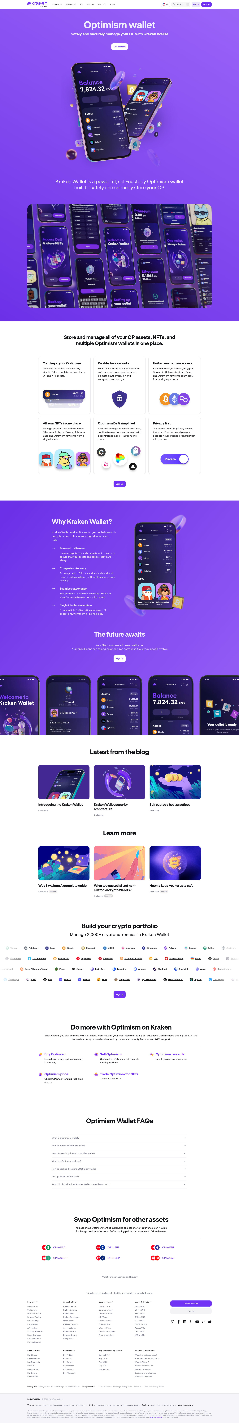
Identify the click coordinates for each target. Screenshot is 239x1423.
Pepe (103, 969)
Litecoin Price (105, 1328)
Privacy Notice (44, 1387)
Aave (24, 969)
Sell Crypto (32, 1310)
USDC (147, 948)
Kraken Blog (68, 1313)
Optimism (163, 375)
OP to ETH (168, 1247)
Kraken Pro (47, 1405)
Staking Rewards (35, 1331)
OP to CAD (168, 1258)
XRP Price (103, 1317)
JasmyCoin (108, 958)
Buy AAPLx (103, 1362)
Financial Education (144, 1350)
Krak (152, 1405)
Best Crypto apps (143, 1369)
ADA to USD (140, 1328)
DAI (200, 958)
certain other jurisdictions (139, 1293)
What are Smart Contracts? (147, 1358)
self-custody (73, 368)
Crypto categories (107, 1331)
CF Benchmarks (126, 1405)
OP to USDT (60, 1258)
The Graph (47, 979)
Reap (136, 1405)
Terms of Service (116, 1276)
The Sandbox (84, 958)
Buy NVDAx (104, 1355)
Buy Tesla (67, 1358)
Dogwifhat (158, 979)
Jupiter (231, 979)
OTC (164, 1405)
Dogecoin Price (105, 1313)
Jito (84, 979)
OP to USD (59, 1247)
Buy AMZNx (104, 1369)
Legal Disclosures (156, 1417)
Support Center (70, 1335)
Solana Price (104, 1324)
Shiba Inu (152, 958)
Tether (49, 948)
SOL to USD (140, 1320)
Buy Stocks (69, 1350)
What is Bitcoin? (142, 1362)
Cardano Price (105, 1320)
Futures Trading (34, 1317)
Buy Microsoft (69, 1373)
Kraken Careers (70, 1310)
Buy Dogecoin (33, 1362)
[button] (57, 4)
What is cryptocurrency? (146, 1355)
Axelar (121, 969)
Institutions (32, 1324)
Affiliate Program (70, 1324)
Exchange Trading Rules (122, 1387)
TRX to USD (140, 1331)
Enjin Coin (142, 969)
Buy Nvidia (67, 1355)
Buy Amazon (68, 1365)
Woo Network (209, 979)
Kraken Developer (71, 1317)
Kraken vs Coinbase (143, 1376)
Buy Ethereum (33, 1358)
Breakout (67, 1405)
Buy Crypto (32, 1306)
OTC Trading (33, 1320)
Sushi (67, 979)
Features (32, 1302)
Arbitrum (179, 372)
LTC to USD (140, 1335)
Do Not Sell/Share (72, 1387)
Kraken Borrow (34, 1338)
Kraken (38, 1405)
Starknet (204, 969)
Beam (20, 958)
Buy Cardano (33, 1369)
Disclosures (137, 1387)
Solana (169, 372)
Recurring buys (34, 1335)
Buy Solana (32, 1373)
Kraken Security (70, 1306)
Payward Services (104, 1405)
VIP (73, 1405)
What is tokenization (144, 1365)
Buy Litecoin (32, 1376)
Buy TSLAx (103, 1358)
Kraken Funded (34, 1342)
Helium (120, 979)
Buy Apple (67, 1362)
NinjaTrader (57, 1405)
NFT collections (67, 428)
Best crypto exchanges (145, 1373)
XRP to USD (140, 1313)
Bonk (138, 979)
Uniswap (166, 948)
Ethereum (176, 368)
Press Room (68, 1320)
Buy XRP (31, 1365)
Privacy (133, 1276)
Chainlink (225, 969)
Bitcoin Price (104, 1306)
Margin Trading (34, 1313)
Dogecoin (158, 372)
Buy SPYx (103, 1365)
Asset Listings (69, 1328)
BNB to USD (140, 1317)
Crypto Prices (106, 1302)
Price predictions (106, 1335)
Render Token (221, 958)
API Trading (32, 1328)
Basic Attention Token (78, 969)
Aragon (184, 969)
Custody (170, 1405)
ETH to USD (140, 1310)
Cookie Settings (57, 1387)
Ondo (37, 958)
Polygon (188, 368)
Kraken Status (69, 1331)
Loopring (163, 969)
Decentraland (48, 969)
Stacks (101, 979)
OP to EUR (113, 1247)
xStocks (115, 1405)
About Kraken (70, 1302)
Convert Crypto (143, 1302)
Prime (158, 1405)
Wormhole (59, 958)
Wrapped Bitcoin (177, 958)
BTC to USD (140, 1306)
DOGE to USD (141, 1324)
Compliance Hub (88, 1387)
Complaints (68, 1338)
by (33, 1399)
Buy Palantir (68, 1369)
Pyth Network (183, 979)
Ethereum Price (105, 1310)
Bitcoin (166, 368)
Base (188, 372)
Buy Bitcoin (32, 1355)
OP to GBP (114, 1258)
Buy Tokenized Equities (110, 1350)
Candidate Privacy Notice (154, 1387)
